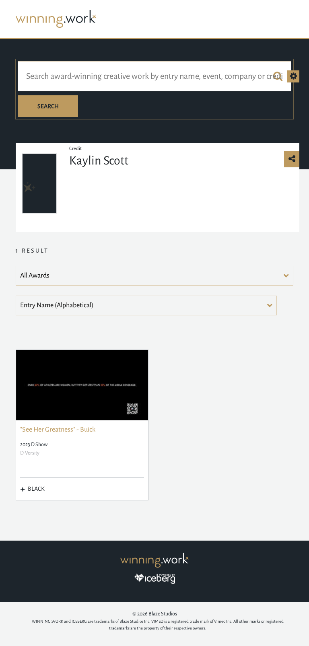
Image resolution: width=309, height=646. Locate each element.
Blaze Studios (162, 614)
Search (48, 106)
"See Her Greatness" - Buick (57, 429)
